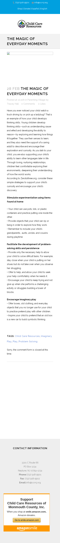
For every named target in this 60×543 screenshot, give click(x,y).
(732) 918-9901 (22, 2)
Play (15, 341)
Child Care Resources (27, 336)
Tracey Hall (13, 104)
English (43, 9)
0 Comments (28, 104)
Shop (19, 9)
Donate (27, 9)
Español (35, 9)
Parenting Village (36, 100)
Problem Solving (28, 341)
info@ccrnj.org (41, 2)
